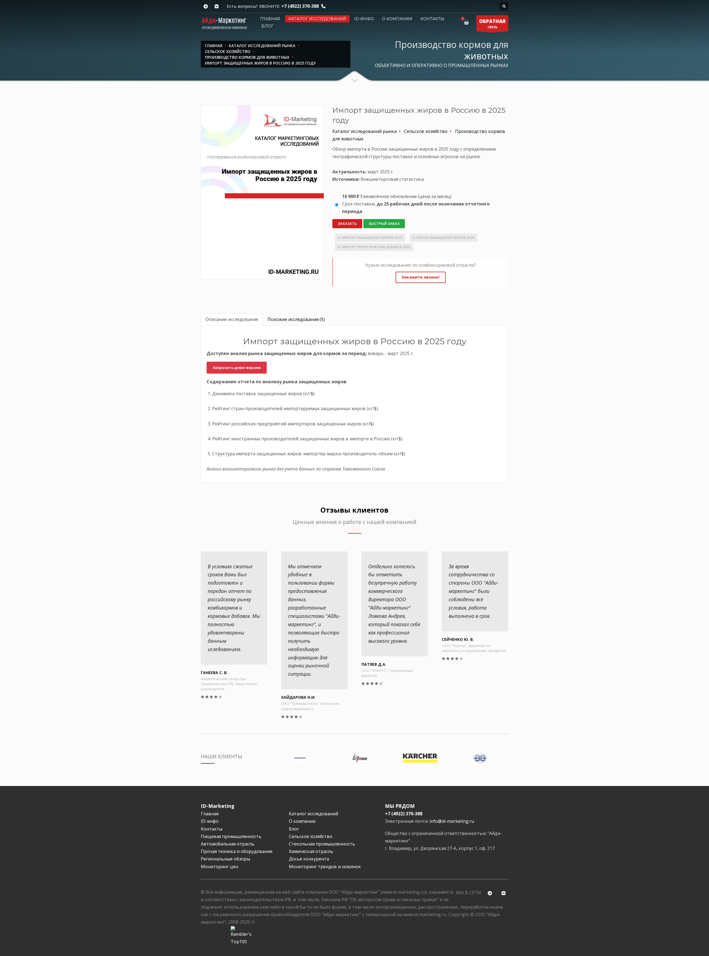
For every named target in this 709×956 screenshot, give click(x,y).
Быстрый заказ (384, 223)
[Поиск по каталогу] (504, 6)
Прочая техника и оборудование (237, 851)
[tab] (232, 319)
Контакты (432, 18)
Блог (267, 26)
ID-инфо (364, 18)
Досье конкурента (309, 859)
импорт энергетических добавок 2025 (376, 247)
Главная (270, 18)
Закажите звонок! (421, 277)
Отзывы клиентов (354, 510)
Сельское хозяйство (310, 836)
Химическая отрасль (311, 851)
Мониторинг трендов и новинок (325, 867)
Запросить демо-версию (236, 367)
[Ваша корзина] (467, 22)
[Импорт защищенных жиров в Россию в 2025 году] (262, 192)
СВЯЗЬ (492, 23)
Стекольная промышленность (322, 844)
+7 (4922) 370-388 (300, 6)
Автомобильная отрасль (228, 844)
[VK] (216, 6)
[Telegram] (205, 6)
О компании (397, 18)
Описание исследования (231, 319)
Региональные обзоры (225, 859)
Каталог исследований (317, 18)
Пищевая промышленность (231, 836)
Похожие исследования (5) (296, 319)
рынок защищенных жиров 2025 (445, 237)
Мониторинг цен (219, 867)
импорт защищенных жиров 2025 (372, 237)
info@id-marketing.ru (452, 821)
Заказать (347, 223)
